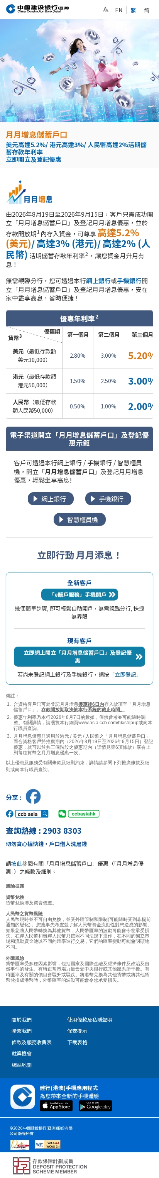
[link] (105, 10)
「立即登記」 (125, 674)
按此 (16, 863)
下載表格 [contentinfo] (77, 1042)
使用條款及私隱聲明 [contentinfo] (89, 1019)
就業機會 (22, 1053)
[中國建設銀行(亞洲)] (37, 9)
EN (118, 10)
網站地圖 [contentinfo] (22, 1064)
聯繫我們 (22, 1030)
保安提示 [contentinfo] (77, 1030)
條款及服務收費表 (32, 1042)
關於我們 (22, 1019)
